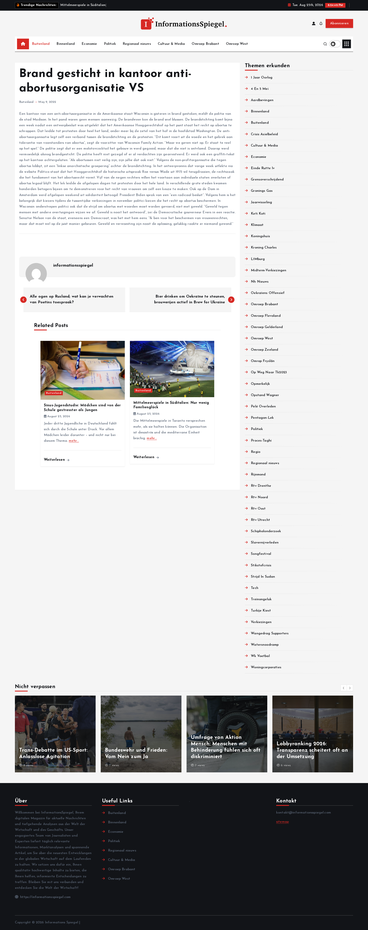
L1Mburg (258, 259)
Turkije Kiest (261, 610)
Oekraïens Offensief (268, 293)
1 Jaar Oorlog (261, 77)
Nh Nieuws (260, 281)
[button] (344, 688)
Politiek (110, 44)
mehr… (74, 441)
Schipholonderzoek (266, 531)
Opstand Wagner (265, 395)
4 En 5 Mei (260, 89)
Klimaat (257, 225)
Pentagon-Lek (262, 418)
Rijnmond (258, 474)
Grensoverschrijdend (267, 179)
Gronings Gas (262, 191)
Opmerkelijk (260, 384)
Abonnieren (339, 23)
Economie (89, 44)
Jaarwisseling (261, 202)
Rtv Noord (259, 497)
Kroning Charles (264, 247)
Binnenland (65, 44)
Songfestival (261, 554)
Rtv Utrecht (260, 520)
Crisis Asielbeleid (264, 134)
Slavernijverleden (265, 542)
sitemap (282, 822)
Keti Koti (258, 213)
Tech (254, 588)
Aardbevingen (262, 100)
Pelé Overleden (263, 406)
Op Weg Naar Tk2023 (269, 372)
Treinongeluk (261, 599)
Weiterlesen (55, 460)
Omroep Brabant (205, 44)
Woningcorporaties (266, 667)
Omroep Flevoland (266, 316)
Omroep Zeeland (264, 350)
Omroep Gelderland (267, 327)
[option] (55, 734)
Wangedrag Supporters (270, 633)
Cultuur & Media (171, 44)
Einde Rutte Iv (263, 168)
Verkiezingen (261, 622)
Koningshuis (260, 236)
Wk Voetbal (260, 656)
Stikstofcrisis (261, 565)
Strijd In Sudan (263, 576)
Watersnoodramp (265, 645)
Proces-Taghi (261, 440)
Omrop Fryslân (263, 361)
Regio (255, 452)
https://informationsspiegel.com (44, 897)
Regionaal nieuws (137, 44)
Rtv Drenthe (261, 486)
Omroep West (237, 44)
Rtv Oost (258, 508)
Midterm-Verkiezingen (268, 270)
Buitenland (41, 44)
